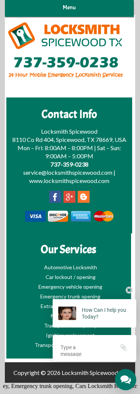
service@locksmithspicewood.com (67, 172)
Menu (69, 7)
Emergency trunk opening (40, 386)
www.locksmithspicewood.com (69, 180)
